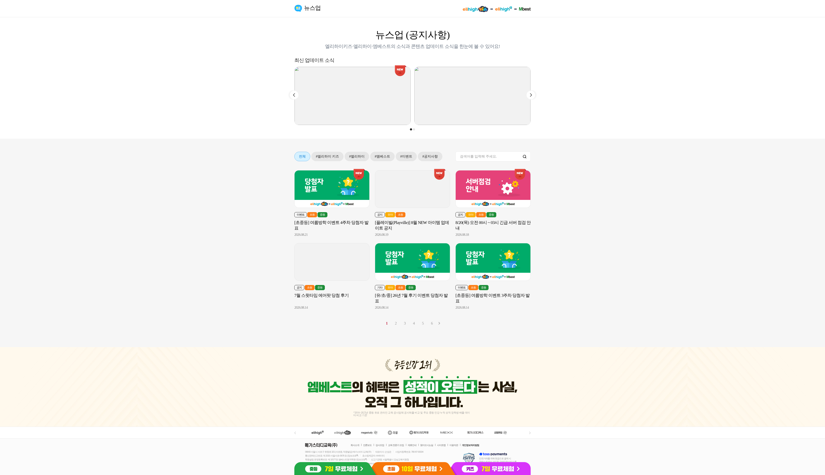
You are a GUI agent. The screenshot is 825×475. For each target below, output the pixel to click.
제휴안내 (412, 445)
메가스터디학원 (418, 432)
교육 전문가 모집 (396, 445)
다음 (439, 323)
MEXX (449, 432)
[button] (411, 129)
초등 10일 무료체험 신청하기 (412, 468)
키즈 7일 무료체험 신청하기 (491, 468)
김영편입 (500, 432)
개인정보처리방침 (470, 445)
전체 (302, 156)
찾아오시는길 (426, 445)
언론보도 (367, 445)
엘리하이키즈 (343, 432)
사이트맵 (441, 445)
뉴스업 (312, 8)
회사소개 (355, 445)
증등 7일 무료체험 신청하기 (333, 468)
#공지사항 (430, 156)
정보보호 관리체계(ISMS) (469, 458)
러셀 (393, 432)
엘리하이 (318, 432)
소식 (400, 46)
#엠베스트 (382, 156)
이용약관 (453, 445)
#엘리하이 (357, 156)
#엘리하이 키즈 (327, 156)
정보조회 (352, 455)
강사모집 (380, 445)
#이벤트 (406, 156)
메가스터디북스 (476, 432)
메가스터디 (369, 432)
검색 (525, 157)
